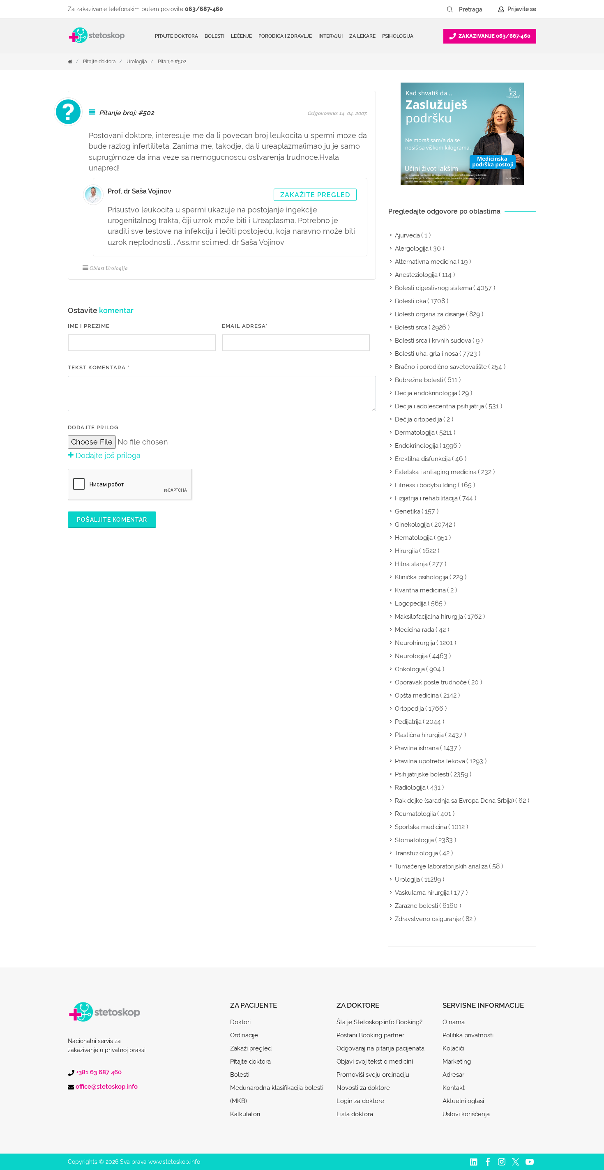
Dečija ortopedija (418, 419)
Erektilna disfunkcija (423, 459)
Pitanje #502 (172, 61)
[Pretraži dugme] (449, 9)
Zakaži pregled (251, 1048)
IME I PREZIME (89, 326)
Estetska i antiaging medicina (436, 472)
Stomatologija (414, 840)
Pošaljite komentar (112, 519)
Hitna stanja (411, 564)
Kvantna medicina (420, 590)
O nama (454, 1022)
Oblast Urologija (109, 268)
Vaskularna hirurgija (422, 892)
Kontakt (454, 1088)
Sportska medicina (421, 827)
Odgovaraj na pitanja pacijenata (380, 1048)
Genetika (407, 511)
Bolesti (239, 1074)
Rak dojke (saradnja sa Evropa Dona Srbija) (454, 800)
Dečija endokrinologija (426, 393)
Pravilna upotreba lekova (430, 761)
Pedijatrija (408, 721)
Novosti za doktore (363, 1088)
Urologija (137, 61)
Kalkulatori (245, 1114)
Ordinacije (244, 1035)
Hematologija (414, 537)
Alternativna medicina (425, 261)
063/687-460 (204, 9)
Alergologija (412, 248)
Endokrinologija (416, 445)
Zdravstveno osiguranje (428, 919)
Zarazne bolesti (416, 906)
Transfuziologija (416, 853)
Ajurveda (407, 235)
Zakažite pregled (315, 195)
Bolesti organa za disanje (430, 314)
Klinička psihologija (421, 577)
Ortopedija (409, 708)
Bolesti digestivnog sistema (433, 288)
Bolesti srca (411, 327)
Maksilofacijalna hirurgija (429, 616)
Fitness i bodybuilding (425, 485)
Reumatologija (415, 814)
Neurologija (411, 656)
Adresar (453, 1074)
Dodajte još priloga (107, 455)
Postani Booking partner (370, 1035)
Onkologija (410, 669)
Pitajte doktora (176, 36)
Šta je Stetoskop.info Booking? (379, 1022)
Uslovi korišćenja (466, 1114)
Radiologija (410, 787)
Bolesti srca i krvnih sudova (433, 340)
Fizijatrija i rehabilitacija (426, 498)
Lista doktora (355, 1114)
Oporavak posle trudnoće (431, 682)
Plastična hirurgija (419, 735)
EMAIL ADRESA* (244, 326)
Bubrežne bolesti (419, 380)
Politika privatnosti (468, 1035)
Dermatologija (415, 432)
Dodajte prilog (93, 427)
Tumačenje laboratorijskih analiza (441, 866)
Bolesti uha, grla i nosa (426, 353)
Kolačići (453, 1048)
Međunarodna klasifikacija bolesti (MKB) (276, 1094)
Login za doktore (360, 1101)
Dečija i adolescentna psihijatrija (439, 406)
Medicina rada (414, 629)
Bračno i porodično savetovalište (441, 367)
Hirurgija (406, 551)
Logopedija (410, 603)
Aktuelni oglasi (463, 1101)
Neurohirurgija (415, 643)
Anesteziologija (416, 275)
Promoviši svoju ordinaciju (373, 1074)
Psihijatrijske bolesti (422, 774)
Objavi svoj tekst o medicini (375, 1061)
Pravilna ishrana (417, 748)
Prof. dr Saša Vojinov (139, 191)
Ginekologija (412, 524)
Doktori (240, 1022)
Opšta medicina (417, 695)
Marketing (457, 1061)
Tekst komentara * (98, 367)
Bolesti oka (410, 301)
